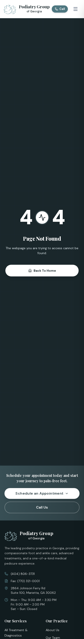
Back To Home (45, 271)
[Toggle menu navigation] (75, 9)
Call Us (42, 507)
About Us (52, 630)
